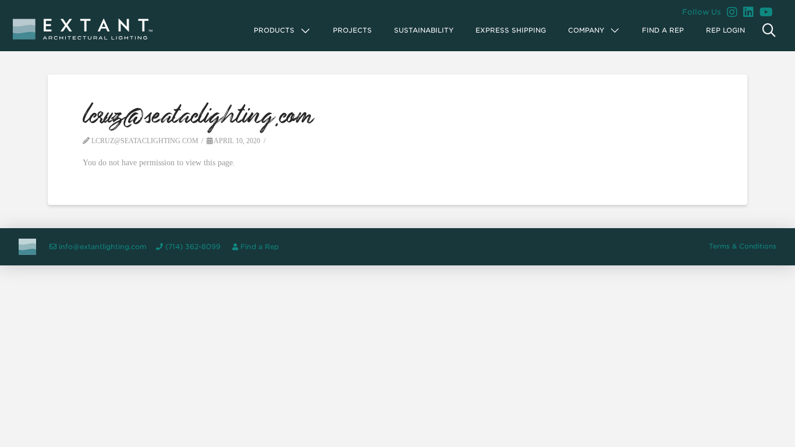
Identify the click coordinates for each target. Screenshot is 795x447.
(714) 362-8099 (193, 247)
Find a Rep (259, 247)
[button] (282, 30)
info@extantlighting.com (103, 247)
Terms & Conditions (742, 246)
